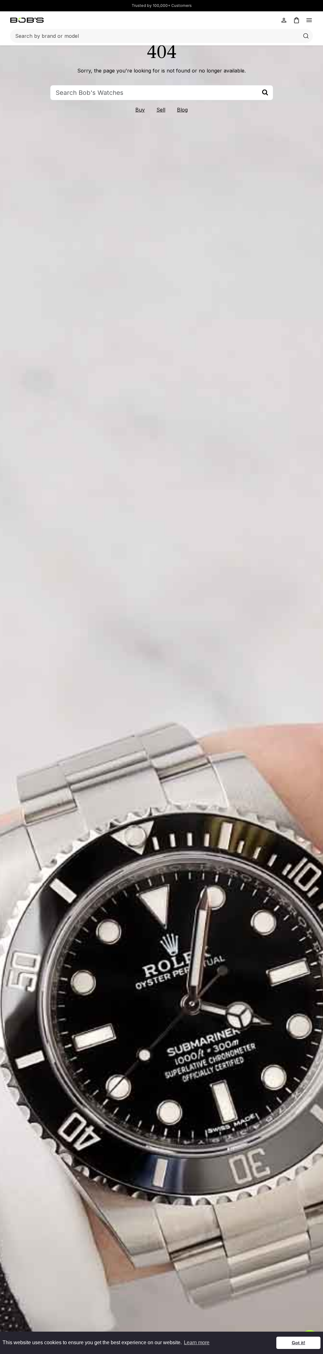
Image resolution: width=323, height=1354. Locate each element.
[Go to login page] (284, 20)
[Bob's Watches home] (27, 20)
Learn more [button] (196, 1342)
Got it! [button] (298, 1342)
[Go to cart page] (296, 20)
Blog (182, 110)
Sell (160, 110)
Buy (140, 110)
